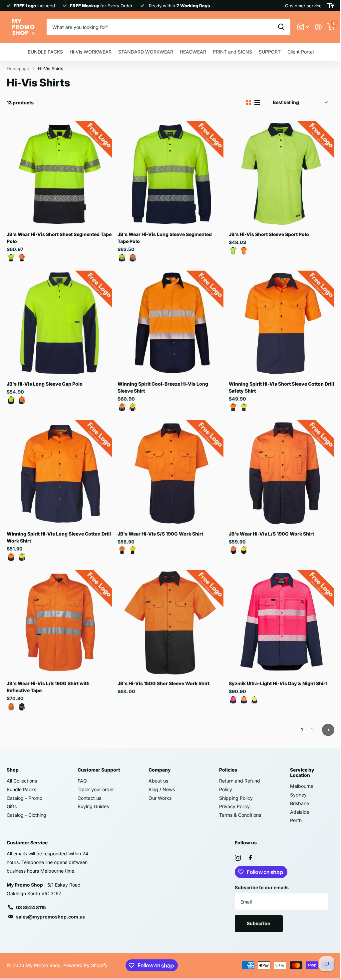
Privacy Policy (234, 806)
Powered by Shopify (85, 965)
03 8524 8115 (31, 907)
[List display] (257, 102)
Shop (13, 770)
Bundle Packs (21, 789)
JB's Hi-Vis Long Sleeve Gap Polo (45, 384)
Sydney (298, 794)
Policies (228, 770)
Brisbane (299, 803)
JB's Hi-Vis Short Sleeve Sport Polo (269, 234)
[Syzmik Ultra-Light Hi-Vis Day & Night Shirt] (281, 622)
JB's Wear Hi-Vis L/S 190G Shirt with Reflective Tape (48, 686)
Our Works (160, 798)
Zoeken (281, 27)
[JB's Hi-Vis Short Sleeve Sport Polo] (281, 173)
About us (158, 781)
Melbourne (301, 786)
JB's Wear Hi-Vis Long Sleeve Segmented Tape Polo (165, 237)
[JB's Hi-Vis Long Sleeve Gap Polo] (59, 323)
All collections (45, 52)
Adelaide (299, 812)
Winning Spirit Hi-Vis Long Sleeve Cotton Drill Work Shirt (59, 537)
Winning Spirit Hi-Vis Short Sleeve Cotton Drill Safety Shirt (281, 387)
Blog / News (162, 789)
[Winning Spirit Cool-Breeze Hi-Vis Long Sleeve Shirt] (170, 323)
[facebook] (250, 857)
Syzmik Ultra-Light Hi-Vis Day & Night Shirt (278, 683)
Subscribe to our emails (262, 887)
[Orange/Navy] (22, 258)
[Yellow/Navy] (11, 258)
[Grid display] (248, 102)
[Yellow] (133, 550)
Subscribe (259, 923)
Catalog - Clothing (26, 815)
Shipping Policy (236, 798)
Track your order (96, 789)
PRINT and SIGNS (232, 52)
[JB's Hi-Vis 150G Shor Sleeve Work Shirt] (170, 622)
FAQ (82, 781)
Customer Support (99, 770)
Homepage (18, 68)
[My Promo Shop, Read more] (303, 27)
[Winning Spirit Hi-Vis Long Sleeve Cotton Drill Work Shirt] (59, 473)
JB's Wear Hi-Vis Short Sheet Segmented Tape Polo (59, 237)
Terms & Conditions (240, 815)
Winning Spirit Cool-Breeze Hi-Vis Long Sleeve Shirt (163, 387)
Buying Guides (93, 806)
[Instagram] (238, 858)
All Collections (22, 781)
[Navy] (22, 707)
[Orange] (122, 550)
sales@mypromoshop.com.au (51, 916)
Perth (296, 820)
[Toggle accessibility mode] (330, 5)
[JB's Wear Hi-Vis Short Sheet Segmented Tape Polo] (59, 173)
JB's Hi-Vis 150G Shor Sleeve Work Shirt (163, 683)
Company (160, 770)
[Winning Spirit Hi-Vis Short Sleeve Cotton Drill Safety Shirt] (281, 323)
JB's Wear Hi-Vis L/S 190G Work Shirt (271, 534)
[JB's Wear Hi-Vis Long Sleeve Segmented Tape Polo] (170, 173)
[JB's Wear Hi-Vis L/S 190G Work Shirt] (281, 473)
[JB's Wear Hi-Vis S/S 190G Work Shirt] (170, 473)
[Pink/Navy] (233, 700)
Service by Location (302, 772)
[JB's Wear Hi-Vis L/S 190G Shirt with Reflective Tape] (59, 622)
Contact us (89, 798)
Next (328, 730)
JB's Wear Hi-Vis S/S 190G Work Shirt (160, 534)
